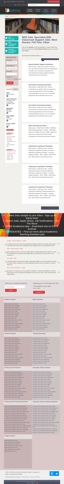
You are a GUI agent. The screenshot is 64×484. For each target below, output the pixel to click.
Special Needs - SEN (11, 137)
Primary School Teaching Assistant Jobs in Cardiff (14, 413)
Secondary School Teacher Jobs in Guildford (42, 382)
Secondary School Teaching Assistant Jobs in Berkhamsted (45, 411)
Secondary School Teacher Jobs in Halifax (41, 384)
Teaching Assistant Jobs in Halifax (40, 350)
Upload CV (39, 292)
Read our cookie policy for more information (26, 481)
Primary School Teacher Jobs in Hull (12, 386)
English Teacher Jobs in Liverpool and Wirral (13, 323)
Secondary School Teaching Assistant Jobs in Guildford (16, 417)
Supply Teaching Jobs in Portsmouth (12, 444)
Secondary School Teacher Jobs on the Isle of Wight (43, 388)
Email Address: (10, 65)
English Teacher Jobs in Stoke (10, 329)
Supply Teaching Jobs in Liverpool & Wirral (13, 445)
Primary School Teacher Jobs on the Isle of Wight (14, 388)
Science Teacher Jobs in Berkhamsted (12, 343)
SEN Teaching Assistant (37, 125)
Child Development (11, 145)
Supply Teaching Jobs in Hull (10, 451)
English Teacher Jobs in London (11, 304)
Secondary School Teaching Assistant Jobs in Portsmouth (45, 428)
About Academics (45, 11)
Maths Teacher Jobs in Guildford (39, 314)
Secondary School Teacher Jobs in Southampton (43, 395)
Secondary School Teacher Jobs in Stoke (41, 397)
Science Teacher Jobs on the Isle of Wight (13, 354)
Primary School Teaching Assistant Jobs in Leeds (14, 424)
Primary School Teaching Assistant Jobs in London (15, 406)
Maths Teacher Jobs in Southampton (40, 327)
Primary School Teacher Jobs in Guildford (13, 382)
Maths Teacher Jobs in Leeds (39, 321)
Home (6, 16)
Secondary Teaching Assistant (40, 85)
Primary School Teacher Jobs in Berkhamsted (14, 377)
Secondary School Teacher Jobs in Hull (41, 386)
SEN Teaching (11, 38)
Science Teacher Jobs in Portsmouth (12, 359)
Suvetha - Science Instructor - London (16, 240)
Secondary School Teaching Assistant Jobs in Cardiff (44, 413)
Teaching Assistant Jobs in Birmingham (41, 339)
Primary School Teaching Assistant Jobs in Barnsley (15, 409)
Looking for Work (30, 10)
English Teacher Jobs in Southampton (12, 327)
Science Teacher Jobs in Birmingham (12, 339)
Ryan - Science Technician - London (16, 267)
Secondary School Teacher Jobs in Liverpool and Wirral (44, 391)
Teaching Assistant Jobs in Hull (39, 352)
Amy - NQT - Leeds (11, 258)
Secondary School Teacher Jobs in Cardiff (41, 379)
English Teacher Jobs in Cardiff (10, 311)
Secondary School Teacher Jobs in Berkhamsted (43, 377)
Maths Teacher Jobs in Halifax (39, 316)
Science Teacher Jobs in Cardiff (11, 345)
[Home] (13, 10)
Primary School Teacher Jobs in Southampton (14, 395)
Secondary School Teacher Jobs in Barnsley (42, 375)
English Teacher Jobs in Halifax (11, 316)
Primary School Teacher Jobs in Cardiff (12, 379)
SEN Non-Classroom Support (12, 51)
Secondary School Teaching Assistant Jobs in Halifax (15, 418)
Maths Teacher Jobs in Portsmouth (40, 325)
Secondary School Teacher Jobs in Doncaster (42, 381)
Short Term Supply (10, 159)
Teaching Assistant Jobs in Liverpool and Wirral (42, 357)
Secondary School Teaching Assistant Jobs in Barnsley (44, 409)
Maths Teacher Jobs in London (39, 304)
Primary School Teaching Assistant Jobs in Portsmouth (15, 427)
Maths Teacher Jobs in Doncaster (40, 313)
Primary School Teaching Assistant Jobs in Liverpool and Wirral (17, 425)
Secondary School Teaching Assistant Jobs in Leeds (43, 424)
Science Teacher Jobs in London (11, 338)
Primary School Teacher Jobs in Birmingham (13, 374)
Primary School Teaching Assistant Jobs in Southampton (16, 429)
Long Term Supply (10, 155)
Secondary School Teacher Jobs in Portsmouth (42, 393)
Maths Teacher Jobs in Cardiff (39, 311)
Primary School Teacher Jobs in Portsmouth (13, 393)
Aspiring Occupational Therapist (41, 146)
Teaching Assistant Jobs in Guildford (40, 348)
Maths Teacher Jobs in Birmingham (40, 305)
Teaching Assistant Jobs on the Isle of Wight (42, 354)
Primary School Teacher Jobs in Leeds (12, 390)
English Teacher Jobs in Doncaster (11, 313)
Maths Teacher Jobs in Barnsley (39, 307)
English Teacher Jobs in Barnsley (11, 307)
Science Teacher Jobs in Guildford (11, 348)
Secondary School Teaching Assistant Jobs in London (44, 406)
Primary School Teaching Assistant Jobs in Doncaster (15, 415)
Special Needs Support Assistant (41, 64)
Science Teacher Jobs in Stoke (10, 363)
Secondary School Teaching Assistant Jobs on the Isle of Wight (46, 422)
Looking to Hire (38, 10)
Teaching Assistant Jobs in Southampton (41, 361)
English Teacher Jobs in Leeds (10, 321)
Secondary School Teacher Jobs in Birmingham (42, 374)
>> (57, 59)
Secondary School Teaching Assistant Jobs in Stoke (43, 432)
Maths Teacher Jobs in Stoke (39, 329)
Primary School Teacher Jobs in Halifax (12, 384)
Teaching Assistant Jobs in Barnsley (40, 341)
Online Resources (54, 11)
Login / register (53, 1)
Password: (9, 71)
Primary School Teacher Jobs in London (12, 372)
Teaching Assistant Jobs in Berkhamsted (41, 343)
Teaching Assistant (11, 140)
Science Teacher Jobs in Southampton (12, 361)
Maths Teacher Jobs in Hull (38, 318)
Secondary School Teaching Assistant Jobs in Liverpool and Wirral (45, 426)
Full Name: (9, 60)
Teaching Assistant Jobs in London (40, 338)
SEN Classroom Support (12, 44)
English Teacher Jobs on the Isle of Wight (13, 320)
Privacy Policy (25, 477)
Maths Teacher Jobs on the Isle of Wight (41, 320)
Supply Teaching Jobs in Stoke (10, 440)
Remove (7, 96)
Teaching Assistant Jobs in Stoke (39, 363)
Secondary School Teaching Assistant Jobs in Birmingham (45, 408)
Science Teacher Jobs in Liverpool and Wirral (13, 357)
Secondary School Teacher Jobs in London (41, 372)
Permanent (11, 153)
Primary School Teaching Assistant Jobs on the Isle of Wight (17, 422)
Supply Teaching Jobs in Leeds (10, 447)
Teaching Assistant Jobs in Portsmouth (41, 359)
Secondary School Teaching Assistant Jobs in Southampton (45, 430)
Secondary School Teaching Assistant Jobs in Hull (43, 420)
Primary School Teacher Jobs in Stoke (12, 397)
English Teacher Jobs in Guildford (11, 314)
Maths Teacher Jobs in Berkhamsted (40, 309)
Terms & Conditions (35, 477)
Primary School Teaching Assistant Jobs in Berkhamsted (16, 411)
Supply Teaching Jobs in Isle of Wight (12, 449)
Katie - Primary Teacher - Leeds (15, 248)
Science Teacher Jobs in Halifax (11, 350)
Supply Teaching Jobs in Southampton (12, 442)
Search (15, 89)
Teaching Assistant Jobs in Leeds (40, 355)
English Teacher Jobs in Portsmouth (12, 325)
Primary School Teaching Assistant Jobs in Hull (14, 420)
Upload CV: (9, 77)
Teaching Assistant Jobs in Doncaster (40, 347)
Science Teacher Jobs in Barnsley (11, 341)
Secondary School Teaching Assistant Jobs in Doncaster (44, 415)
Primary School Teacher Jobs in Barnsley (13, 375)
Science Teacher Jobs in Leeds (11, 355)
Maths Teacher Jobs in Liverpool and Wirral (41, 323)
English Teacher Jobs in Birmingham (12, 305)
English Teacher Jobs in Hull (10, 318)
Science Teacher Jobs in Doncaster (11, 347)
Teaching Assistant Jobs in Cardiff (40, 345)
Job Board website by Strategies (12, 477)
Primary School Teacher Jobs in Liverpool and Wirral (15, 391)
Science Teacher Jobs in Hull (10, 352)
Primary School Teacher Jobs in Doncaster (13, 381)
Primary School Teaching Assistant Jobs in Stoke (14, 431)
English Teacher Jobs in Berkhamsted (12, 309)
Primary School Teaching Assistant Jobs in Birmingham (16, 408)
